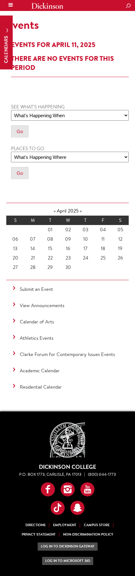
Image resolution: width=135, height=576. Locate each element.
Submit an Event (36, 289)
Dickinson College (47, 6)
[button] (48, 489)
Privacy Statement (39, 534)
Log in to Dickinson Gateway (67, 546)
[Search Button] (128, 6)
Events (22, 24)
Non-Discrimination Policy (88, 534)
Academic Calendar (40, 371)
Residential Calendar (41, 387)
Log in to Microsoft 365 (67, 560)
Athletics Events (36, 338)
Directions (35, 525)
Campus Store (97, 525)
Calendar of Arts (37, 322)
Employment (64, 525)
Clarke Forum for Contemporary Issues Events (67, 354)
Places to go (27, 148)
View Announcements (42, 305)
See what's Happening (38, 107)
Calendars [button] (6, 49)
